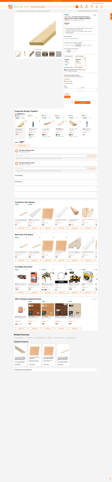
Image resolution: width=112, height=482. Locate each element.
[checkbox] (16, 116)
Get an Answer (92, 155)
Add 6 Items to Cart (22, 145)
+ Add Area (67, 93)
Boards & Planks (31, 11)
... (15, 11)
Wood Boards (38, 11)
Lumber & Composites (21, 11)
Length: (65, 87)
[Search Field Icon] (77, 7)
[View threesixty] (38, 54)
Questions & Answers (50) (78, 20)
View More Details (69, 32)
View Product (18, 364)
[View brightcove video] (45, 54)
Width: (82, 87)
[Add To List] (93, 15)
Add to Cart (83, 102)
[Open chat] (111, 16)
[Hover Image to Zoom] (38, 31)
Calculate (67, 96)
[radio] (65, 81)
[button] (56, 175)
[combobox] (53, 7)
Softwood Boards (46, 11)
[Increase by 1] (72, 102)
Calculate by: (67, 79)
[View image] (18, 54)
